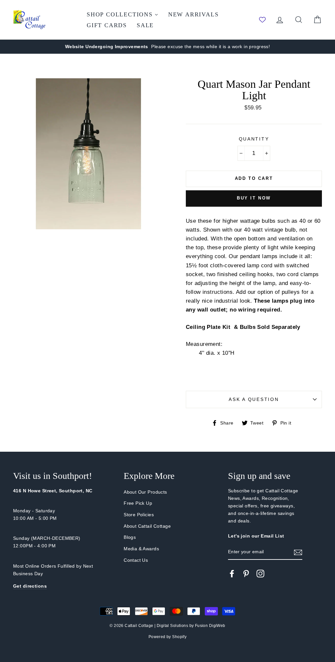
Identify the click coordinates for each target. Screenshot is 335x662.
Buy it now (254, 198)
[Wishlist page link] (262, 19)
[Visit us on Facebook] (232, 573)
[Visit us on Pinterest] (246, 573)
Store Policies (139, 514)
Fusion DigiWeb (210, 625)
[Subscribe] (298, 552)
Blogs (130, 537)
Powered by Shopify (168, 636)
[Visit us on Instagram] (260, 573)
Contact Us (136, 560)
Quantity (254, 139)
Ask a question (254, 399)
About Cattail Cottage (147, 526)
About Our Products (145, 492)
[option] (167, 46)
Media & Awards (141, 548)
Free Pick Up (138, 503)
